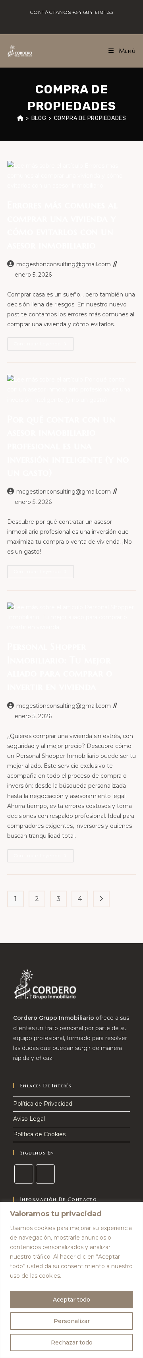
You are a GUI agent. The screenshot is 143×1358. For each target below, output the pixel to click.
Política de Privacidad (42, 1103)
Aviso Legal (29, 1118)
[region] (71, 1280)
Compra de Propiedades (90, 118)
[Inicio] (20, 118)
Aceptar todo (71, 1299)
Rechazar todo (72, 1342)
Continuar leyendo (44, 342)
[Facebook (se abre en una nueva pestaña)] (68, 20)
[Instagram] (45, 1174)
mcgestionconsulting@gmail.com (63, 264)
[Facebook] (23, 1174)
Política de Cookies (39, 1134)
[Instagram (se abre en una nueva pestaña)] (76, 20)
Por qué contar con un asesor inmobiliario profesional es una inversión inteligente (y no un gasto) (68, 445)
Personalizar (72, 1321)
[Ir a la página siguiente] (101, 899)
